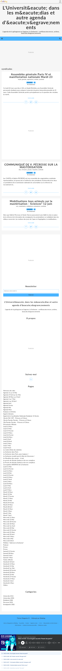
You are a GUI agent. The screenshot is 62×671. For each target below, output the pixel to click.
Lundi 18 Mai (7, 473)
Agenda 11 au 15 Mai (10, 393)
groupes (30, 169)
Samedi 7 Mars (8, 557)
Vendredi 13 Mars (9, 564)
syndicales (41, 79)
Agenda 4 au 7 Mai (9, 399)
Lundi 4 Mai (7, 486)
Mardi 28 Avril (7, 507)
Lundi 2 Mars (7, 481)
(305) (8, 598)
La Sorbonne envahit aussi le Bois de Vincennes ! (18, 456)
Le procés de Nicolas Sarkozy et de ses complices (19, 460)
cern (17, 206)
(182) (8, 604)
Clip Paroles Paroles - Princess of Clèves (16, 422)
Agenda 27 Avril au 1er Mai (12, 395)
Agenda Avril (7, 403)
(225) (8, 602)
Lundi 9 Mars (7, 490)
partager (33, 647)
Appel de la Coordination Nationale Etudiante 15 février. (21, 416)
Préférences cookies (42, 625)
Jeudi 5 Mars (7, 443)
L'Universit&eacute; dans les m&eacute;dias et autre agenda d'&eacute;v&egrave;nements (31, 18)
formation (24, 169)
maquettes (35, 169)
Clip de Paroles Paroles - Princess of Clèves (17, 420)
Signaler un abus (34, 623)
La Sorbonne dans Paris (10, 452)
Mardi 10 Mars (8, 492)
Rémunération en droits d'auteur (50, 623)
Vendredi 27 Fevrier (9, 577)
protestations (37, 206)
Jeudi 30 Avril (7, 441)
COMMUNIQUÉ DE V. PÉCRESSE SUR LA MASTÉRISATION (31, 166)
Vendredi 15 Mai (8, 566)
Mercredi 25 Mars (9, 532)
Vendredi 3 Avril (8, 581)
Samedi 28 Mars (8, 553)
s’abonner (23, 647)
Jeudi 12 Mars (7, 426)
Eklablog (42, 618)
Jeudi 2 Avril (7, 439)
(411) (8, 596)
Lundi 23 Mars (7, 477)
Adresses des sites (9, 390)
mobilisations (29, 206)
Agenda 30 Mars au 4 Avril (11, 397)
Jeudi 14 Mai (7, 429)
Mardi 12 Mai (7, 494)
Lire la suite (31, 98)
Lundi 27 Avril (7, 479)
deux (20, 169)
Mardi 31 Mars (8, 509)
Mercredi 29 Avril (8, 534)
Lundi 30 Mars (7, 483)
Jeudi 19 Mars (7, 433)
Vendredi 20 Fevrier (9, 570)
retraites (36, 79)
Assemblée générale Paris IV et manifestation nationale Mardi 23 (31, 75)
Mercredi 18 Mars (9, 524)
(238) (8, 600)
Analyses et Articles (9, 412)
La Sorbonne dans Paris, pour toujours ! (15, 454)
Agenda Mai (7, 407)
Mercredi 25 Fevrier (9, 530)
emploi (19, 79)
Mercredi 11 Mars (9, 517)
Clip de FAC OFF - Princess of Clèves (15, 418)
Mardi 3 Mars (7, 511)
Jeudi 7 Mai (7, 445)
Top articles (21, 623)
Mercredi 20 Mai (8, 528)
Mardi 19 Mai (7, 500)
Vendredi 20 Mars (9, 572)
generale (24, 79)
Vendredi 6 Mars (8, 583)
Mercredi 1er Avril (9, 526)
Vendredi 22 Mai (8, 574)
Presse (5, 547)
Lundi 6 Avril (7, 488)
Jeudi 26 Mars (7, 437)
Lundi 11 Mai (7, 467)
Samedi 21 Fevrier (9, 551)
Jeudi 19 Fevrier (8, 431)
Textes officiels (8, 560)
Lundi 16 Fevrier (8, 469)
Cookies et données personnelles (30, 625)
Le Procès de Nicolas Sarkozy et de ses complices (19, 462)
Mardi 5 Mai (7, 513)
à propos (42, 647)
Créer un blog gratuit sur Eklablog (10, 623)
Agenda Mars (7, 410)
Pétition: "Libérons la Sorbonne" (13, 543)
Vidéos (5, 585)
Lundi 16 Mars (7, 471)
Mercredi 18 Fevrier (9, 522)
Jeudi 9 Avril (7, 448)
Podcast (5, 545)
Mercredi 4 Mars (8, 536)
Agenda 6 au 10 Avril (9, 401)
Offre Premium (18, 625)
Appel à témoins (8, 414)
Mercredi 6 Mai (8, 538)
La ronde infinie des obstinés (12, 450)
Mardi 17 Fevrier (8, 496)
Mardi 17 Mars (8, 498)
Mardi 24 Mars (8, 505)
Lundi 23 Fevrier (8, 475)
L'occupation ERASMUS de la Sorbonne (15, 464)
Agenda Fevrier (8, 405)
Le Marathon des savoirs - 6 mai (13, 458)
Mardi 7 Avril (7, 515)
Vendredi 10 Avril (8, 562)
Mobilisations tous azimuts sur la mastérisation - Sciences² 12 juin (31, 202)
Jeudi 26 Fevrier (8, 435)
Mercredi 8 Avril (8, 541)
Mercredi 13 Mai (8, 519)
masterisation (22, 206)
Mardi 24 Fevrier (8, 503)
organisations (30, 79)
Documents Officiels (9, 424)
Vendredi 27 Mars (9, 579)
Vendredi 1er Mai (8, 568)
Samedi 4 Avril (7, 555)
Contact (27, 623)
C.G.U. (40, 623)
